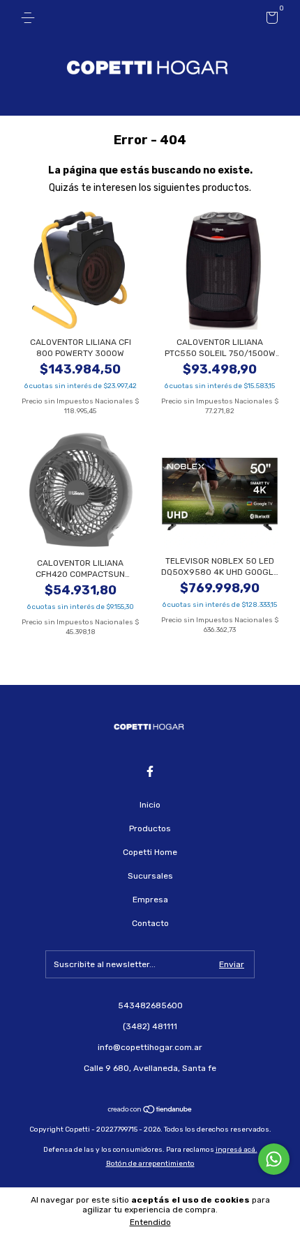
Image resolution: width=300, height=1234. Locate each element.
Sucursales (150, 876)
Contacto (150, 923)
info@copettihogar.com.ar (150, 1047)
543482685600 (150, 1005)
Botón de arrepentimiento (150, 1163)
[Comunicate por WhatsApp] (274, 1159)
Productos (150, 828)
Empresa (150, 899)
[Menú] (30, 18)
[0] (269, 20)
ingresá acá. (236, 1150)
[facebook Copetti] (150, 771)
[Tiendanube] (150, 1111)
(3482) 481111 (150, 1026)
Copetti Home (150, 852)
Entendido (150, 1222)
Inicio (150, 805)
